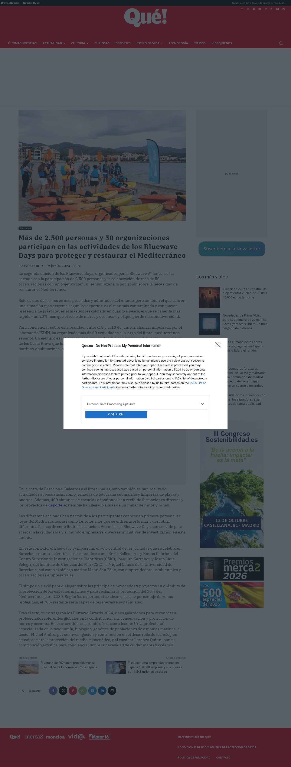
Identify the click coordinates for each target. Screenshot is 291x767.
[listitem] (145, 373)
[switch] (198, 382)
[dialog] (145, 383)
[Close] (219, 315)
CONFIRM (116, 445)
